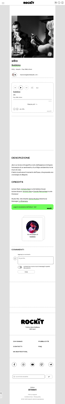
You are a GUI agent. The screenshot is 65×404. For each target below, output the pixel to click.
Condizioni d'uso (28, 396)
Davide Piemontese (40, 191)
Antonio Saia (25, 189)
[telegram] (50, 364)
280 (14, 95)
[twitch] (41, 364)
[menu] (2, 2)
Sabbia (16, 65)
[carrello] (55, 2)
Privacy (1, 396)
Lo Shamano (23, 201)
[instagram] (23, 364)
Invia (26, 272)
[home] (28, 2)
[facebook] (14, 364)
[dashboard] (62, 2)
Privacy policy (37, 396)
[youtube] (32, 364)
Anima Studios (34, 199)
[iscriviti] (48, 376)
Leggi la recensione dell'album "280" (25, 207)
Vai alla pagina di (32, 235)
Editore (31, 388)
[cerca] (59, 2)
